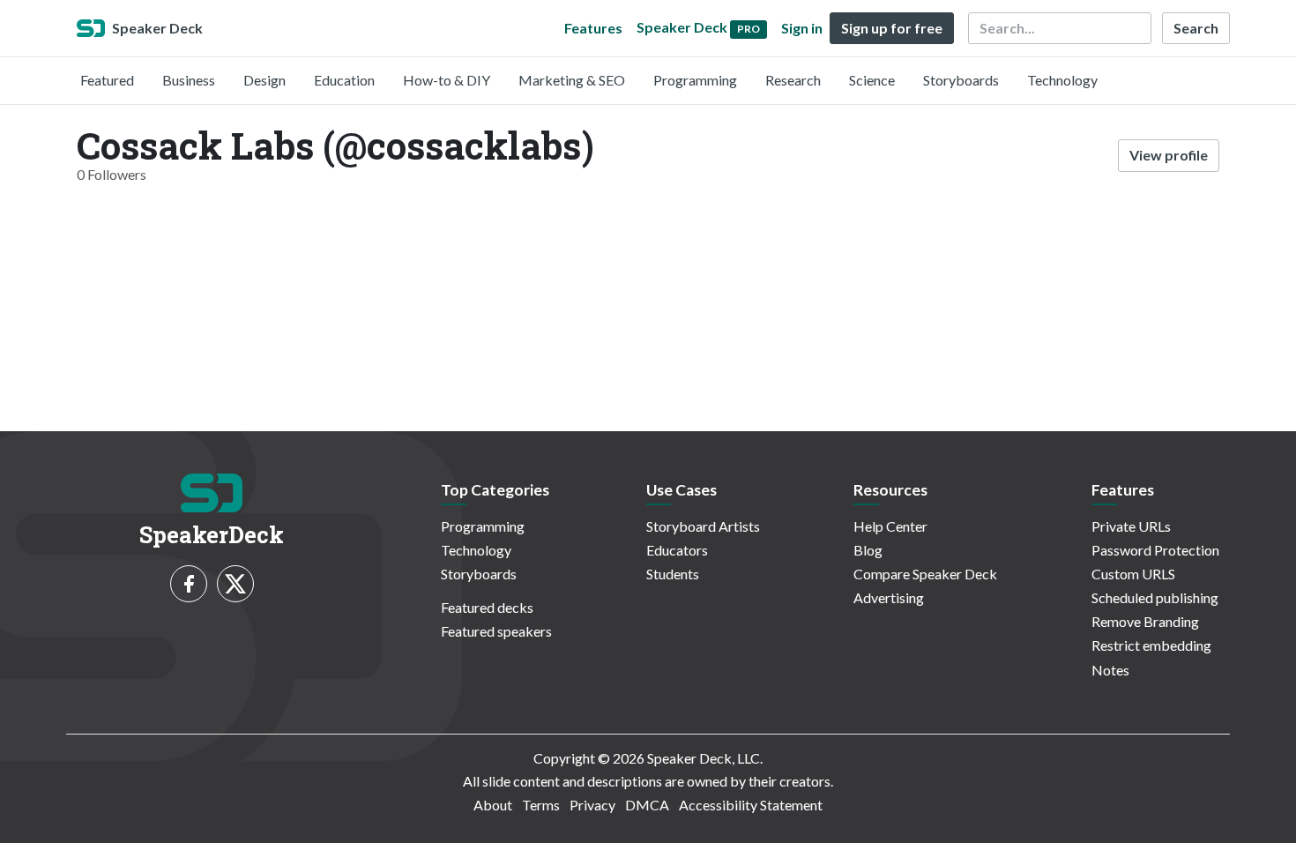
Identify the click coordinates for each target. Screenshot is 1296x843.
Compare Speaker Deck (925, 573)
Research (793, 79)
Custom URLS (1133, 573)
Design (264, 79)
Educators (677, 549)
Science (872, 79)
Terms (541, 804)
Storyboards (961, 79)
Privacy (592, 804)
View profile (1168, 154)
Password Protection (1155, 549)
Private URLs (1131, 526)
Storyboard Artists (703, 526)
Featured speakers (496, 631)
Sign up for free (891, 27)
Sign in (802, 27)
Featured (107, 79)
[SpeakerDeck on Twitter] (235, 583)
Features (593, 27)
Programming (695, 79)
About (492, 804)
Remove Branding (1145, 621)
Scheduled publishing (1154, 597)
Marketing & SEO (571, 79)
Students (672, 573)
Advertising (888, 597)
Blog (868, 549)
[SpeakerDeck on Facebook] (188, 583)
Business (188, 79)
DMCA (647, 804)
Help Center (890, 526)
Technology (1062, 79)
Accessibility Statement (751, 804)
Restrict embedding (1151, 645)
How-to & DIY (446, 79)
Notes (1110, 669)
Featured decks (487, 607)
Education (344, 79)
